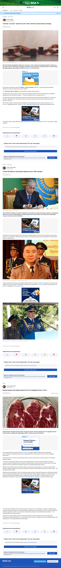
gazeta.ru (28, 68)
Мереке (20, 10)
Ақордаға (5, 216)
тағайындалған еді (18, 286)
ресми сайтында (25, 452)
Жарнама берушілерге (52, 561)
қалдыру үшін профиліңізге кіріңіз (29, 146)
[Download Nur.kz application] (30, 3)
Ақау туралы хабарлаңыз (40, 561)
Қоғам (4, 383)
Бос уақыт (5, 10)
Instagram (53, 157)
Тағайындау (9, 164)
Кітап (11, 10)
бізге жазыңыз (17, 127)
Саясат (4, 164)
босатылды (40, 284)
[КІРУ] (58, 7)
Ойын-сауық (15, 10)
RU (54, 7)
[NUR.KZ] (30, 7)
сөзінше (45, 121)
